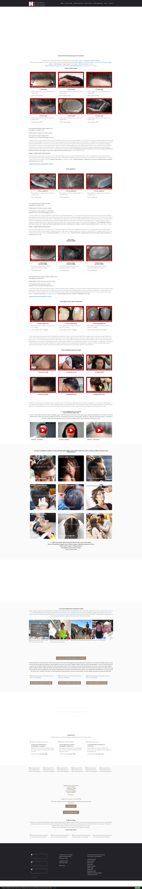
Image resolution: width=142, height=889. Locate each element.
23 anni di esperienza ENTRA (71, 812)
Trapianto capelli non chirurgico (52, 65)
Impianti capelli (66, 64)
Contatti (111, 3)
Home (62, 3)
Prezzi (105, 3)
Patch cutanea (68, 3)
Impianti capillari (78, 3)
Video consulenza (98, 3)
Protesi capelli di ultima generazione (74, 65)
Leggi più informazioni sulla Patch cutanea (40, 296)
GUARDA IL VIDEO (35, 754)
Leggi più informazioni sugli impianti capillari (41, 164)
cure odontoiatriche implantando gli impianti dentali (65, 614)
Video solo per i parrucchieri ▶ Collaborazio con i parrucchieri (71, 658)
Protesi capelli (88, 3)
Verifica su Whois (71, 806)
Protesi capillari (78, 62)
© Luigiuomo (34, 877)
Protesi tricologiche (57, 64)
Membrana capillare (83, 64)
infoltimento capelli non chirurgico (92, 60)
